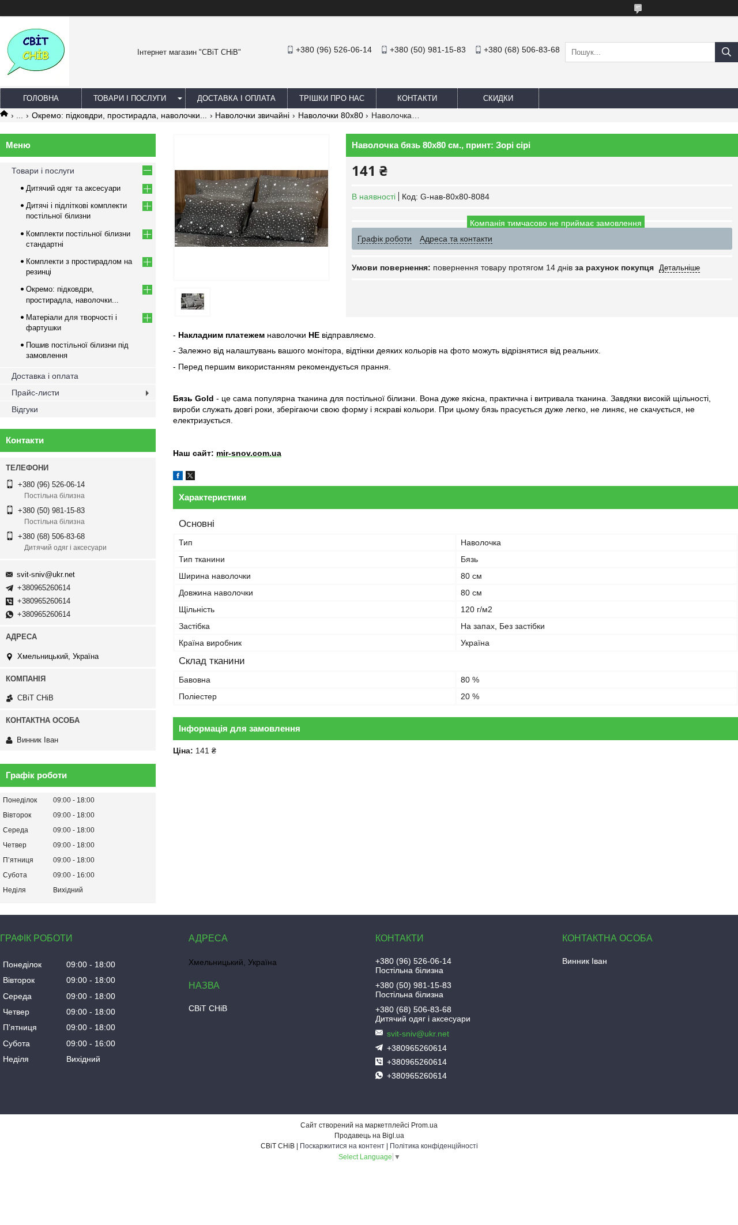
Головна (41, 98)
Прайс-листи (35, 392)
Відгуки (25, 409)
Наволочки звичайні (252, 115)
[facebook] (178, 477)
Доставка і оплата (236, 98)
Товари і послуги (129, 98)
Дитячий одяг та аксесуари (73, 188)
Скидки (498, 98)
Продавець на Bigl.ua (369, 1136)
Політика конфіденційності (434, 1146)
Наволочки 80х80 (330, 115)
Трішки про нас (331, 98)
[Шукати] (726, 52)
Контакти (417, 98)
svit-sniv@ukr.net (46, 574)
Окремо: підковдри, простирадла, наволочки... (119, 115)
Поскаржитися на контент (342, 1146)
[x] (190, 477)
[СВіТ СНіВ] (34, 83)
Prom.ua (424, 1125)
